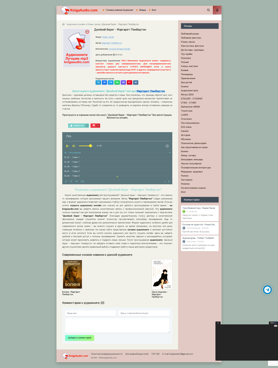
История (185, 135)
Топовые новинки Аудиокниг (119, 10)
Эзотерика (186, 179)
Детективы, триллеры (192, 50)
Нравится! (80, 125)
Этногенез (186, 119)
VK (136, 82)
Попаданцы (187, 74)
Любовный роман (190, 33)
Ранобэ (185, 131)
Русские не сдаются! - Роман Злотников (199, 224)
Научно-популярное (191, 163)
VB (123, 82)
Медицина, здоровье (192, 171)
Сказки (184, 86)
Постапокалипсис (190, 123)
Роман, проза (108, 37)
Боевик (185, 70)
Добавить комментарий (79, 338)
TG (98, 82)
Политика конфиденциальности (106, 354)
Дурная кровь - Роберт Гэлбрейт (198, 238)
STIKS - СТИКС (188, 102)
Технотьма (186, 111)
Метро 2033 (187, 94)
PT (129, 82)
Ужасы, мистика (189, 66)
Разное (184, 175)
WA (117, 82)
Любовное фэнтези (191, 38)
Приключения (188, 78)
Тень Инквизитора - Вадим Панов (198, 208)
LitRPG (184, 115)
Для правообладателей (136, 354)
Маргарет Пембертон (112, 43)
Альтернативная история (194, 147)
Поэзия (185, 62)
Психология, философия (193, 143)
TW (110, 82)
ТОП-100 (155, 354)
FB (104, 82)
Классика (186, 58)
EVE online (186, 127)
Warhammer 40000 (190, 106)
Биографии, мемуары (192, 159)
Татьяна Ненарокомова (119, 49)
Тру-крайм (186, 54)
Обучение (186, 139)
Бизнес (184, 151)
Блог (154, 10)
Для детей (186, 82)
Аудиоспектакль (189, 90)
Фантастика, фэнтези (192, 46)
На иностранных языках (193, 188)
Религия (185, 184)
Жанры (142, 10)
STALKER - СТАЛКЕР (192, 98)
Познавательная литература (196, 167)
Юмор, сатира (188, 155)
